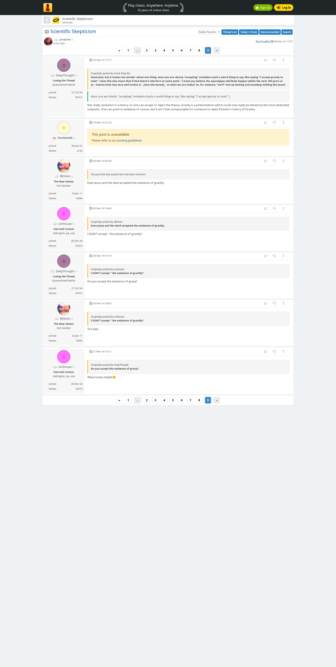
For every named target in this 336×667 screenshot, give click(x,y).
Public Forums (207, 32)
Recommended (270, 32)
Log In (286, 7)
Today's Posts (248, 32)
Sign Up (265, 7)
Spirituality (263, 41)
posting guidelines (129, 140)
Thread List (230, 32)
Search (287, 32)
